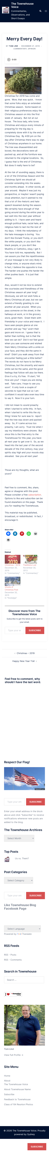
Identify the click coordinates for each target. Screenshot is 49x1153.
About (7, 1080)
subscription (34, 494)
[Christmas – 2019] (12, 559)
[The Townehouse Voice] (5, 11)
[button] (40, 11)
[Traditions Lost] (31, 559)
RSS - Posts (10, 954)
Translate (27, 934)
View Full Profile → (13, 1055)
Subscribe (35, 630)
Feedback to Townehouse (17, 1099)
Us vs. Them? (22, 858)
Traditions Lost (29, 565)
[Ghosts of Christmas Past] (12, 581)
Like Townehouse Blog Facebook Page (20, 906)
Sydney (31, 1134)
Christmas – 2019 (12, 565)
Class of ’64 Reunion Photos (18, 1104)
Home (7, 1075)
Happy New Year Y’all (23, 661)
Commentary (20, 49)
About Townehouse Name (17, 1089)
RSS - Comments (13, 959)
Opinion (32, 49)
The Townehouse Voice (16, 1084)
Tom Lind (13, 46)
